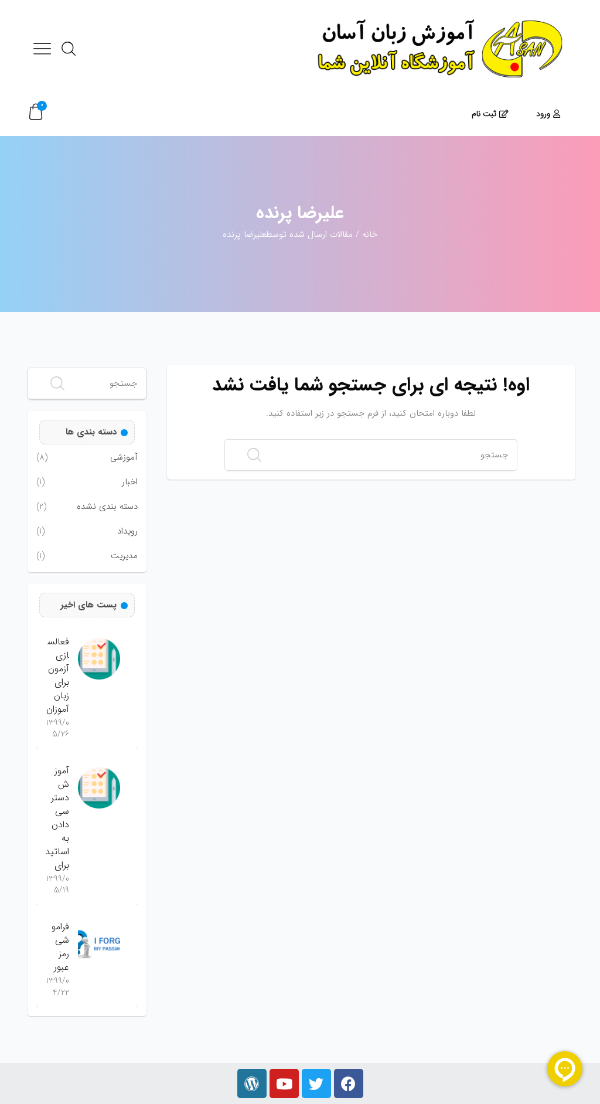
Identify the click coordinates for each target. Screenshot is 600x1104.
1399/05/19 (57, 884)
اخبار (130, 482)
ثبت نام (484, 113)
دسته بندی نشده (107, 506)
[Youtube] (284, 1083)
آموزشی (124, 457)
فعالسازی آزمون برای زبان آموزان (57, 675)
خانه (369, 234)
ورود (543, 113)
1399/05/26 (57, 728)
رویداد (127, 531)
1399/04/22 (57, 986)
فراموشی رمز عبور (60, 946)
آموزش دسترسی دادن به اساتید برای (57, 817)
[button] (36, 112)
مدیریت (124, 556)
